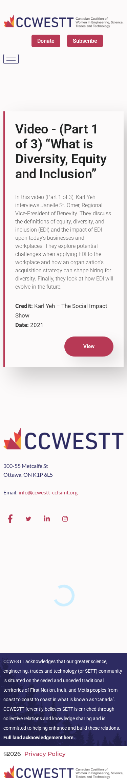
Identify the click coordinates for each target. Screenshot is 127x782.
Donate (46, 41)
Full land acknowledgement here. (39, 737)
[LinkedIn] (47, 519)
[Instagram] (65, 519)
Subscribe (85, 41)
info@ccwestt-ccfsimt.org (48, 492)
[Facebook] (10, 519)
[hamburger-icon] (11, 59)
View (88, 346)
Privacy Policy (45, 753)
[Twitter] (28, 519)
